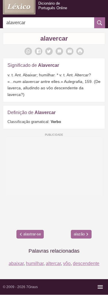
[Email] (69, 51)
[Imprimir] (80, 51)
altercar (53, 263)
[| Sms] (59, 51)
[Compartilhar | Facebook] (38, 51)
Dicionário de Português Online (52, 5)
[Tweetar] (49, 51)
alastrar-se (32, 234)
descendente (86, 263)
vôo (67, 263)
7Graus (32, 287)
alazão (79, 234)
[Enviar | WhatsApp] (28, 51)
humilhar (34, 263)
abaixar (16, 263)
